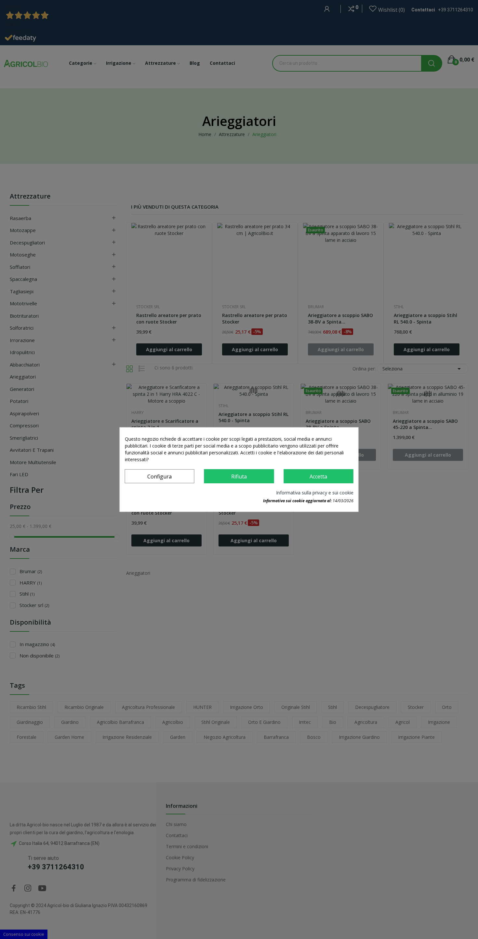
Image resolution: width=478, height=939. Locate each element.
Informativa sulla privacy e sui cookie (314, 493)
